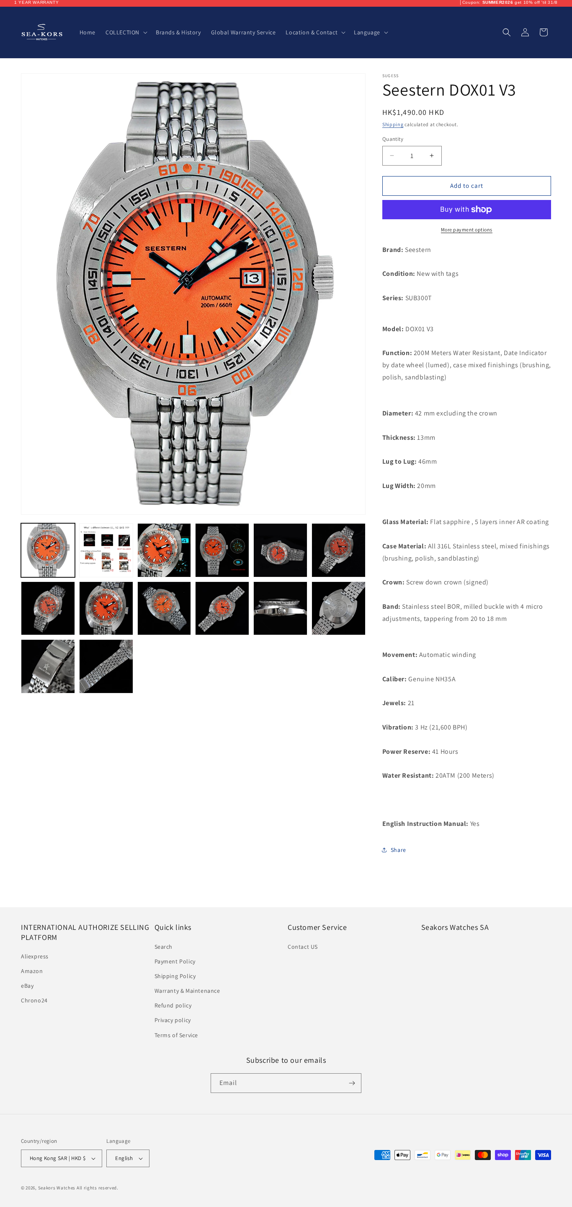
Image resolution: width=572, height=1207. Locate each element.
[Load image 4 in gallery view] (222, 550)
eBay (27, 985)
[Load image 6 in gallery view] (339, 550)
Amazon (32, 971)
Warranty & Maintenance (187, 990)
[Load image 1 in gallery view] (48, 550)
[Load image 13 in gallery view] (48, 666)
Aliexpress (35, 956)
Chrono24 (34, 1000)
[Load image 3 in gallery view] (164, 550)
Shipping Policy (175, 976)
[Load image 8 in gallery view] (106, 608)
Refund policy (173, 1005)
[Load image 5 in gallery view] (280, 550)
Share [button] (398, 850)
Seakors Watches (57, 1188)
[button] (125, 32)
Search (164, 946)
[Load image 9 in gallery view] (164, 608)
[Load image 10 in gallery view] (222, 608)
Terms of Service (176, 1035)
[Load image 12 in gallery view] (339, 608)
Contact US (303, 946)
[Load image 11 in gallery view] (280, 608)
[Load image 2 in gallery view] (106, 550)
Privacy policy (173, 1020)
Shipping (393, 124)
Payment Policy (175, 961)
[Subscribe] (352, 1083)
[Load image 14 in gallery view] (106, 666)
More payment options (466, 229)
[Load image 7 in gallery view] (48, 608)
